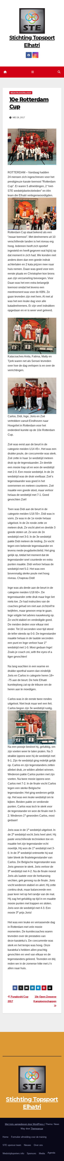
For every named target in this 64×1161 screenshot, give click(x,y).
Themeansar (37, 1128)
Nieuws (27, 1145)
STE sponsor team (12, 1145)
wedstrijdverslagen (20, 93)
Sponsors (31, 1153)
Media (42, 1153)
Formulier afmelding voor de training (28, 1137)
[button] (59, 72)
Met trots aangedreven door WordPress (24, 1124)
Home (5, 1137)
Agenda (51, 1152)
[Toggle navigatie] (33, 72)
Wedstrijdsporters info (13, 1153)
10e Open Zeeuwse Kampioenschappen (44, 999)
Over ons (38, 1145)
